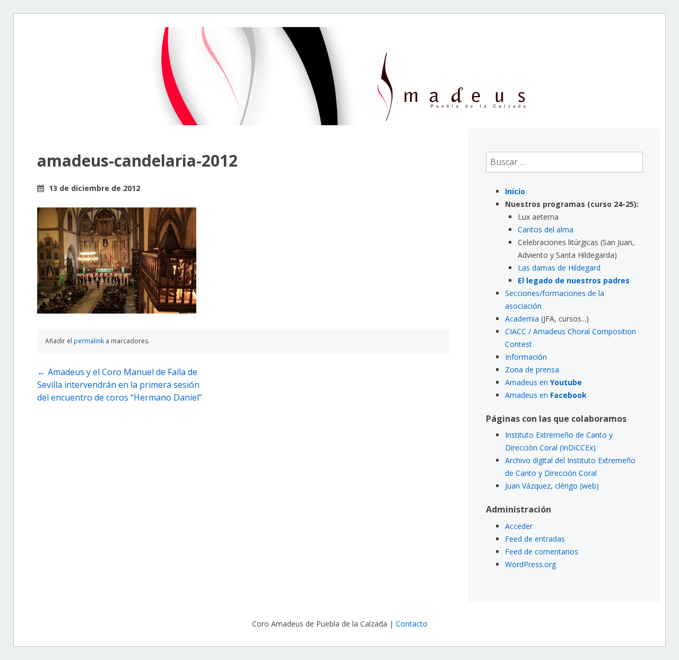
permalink (89, 340)
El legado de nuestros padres (574, 280)
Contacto (412, 624)
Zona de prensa (532, 369)
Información (526, 357)
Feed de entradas (535, 539)
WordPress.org (530, 564)
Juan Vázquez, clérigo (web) (552, 486)
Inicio (515, 191)
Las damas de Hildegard (559, 268)
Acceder (519, 526)
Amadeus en (543, 382)
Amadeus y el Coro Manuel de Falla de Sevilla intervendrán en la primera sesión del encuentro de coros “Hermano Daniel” (119, 384)
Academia (522, 319)
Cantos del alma (545, 229)
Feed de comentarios (541, 551)
